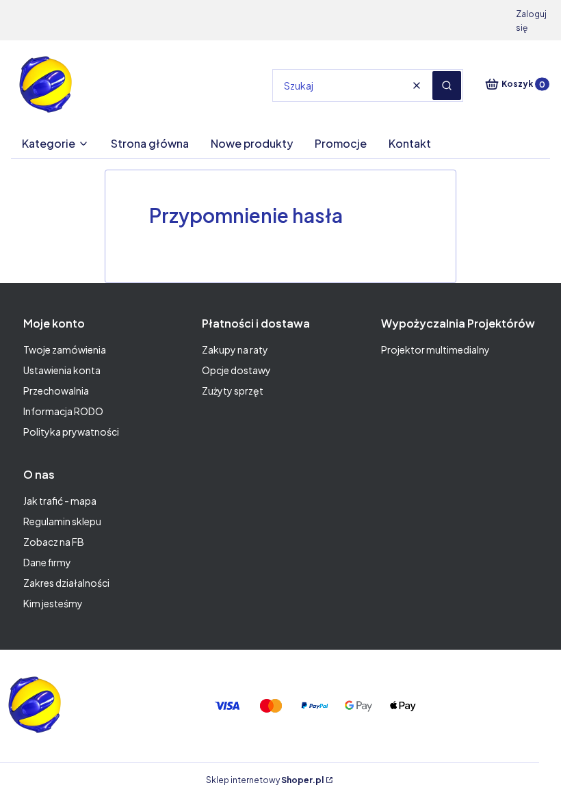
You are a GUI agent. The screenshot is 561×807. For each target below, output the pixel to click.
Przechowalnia (56, 390)
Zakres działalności (66, 583)
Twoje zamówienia (64, 349)
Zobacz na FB (53, 541)
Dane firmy (47, 562)
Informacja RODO (63, 411)
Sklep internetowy (265, 780)
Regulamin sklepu (62, 521)
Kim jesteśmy (53, 603)
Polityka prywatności (71, 431)
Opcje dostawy (236, 370)
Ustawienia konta (62, 370)
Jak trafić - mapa (59, 500)
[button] (446, 85)
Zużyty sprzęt (232, 390)
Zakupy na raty (235, 349)
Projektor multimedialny (435, 349)
